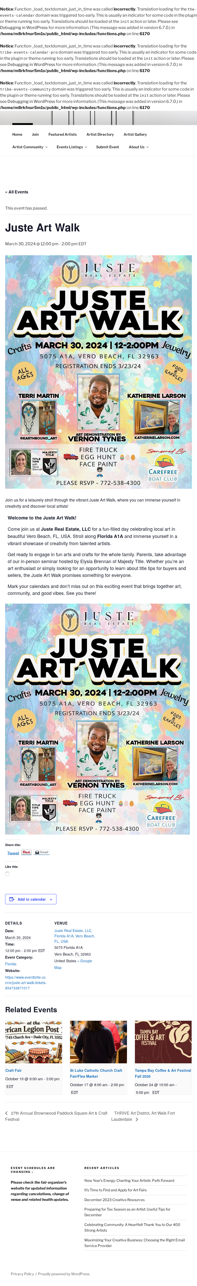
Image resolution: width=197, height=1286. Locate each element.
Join (35, 134)
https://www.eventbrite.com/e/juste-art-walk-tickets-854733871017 (26, 982)
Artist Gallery (135, 134)
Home (17, 134)
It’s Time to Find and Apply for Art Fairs (115, 1190)
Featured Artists (62, 134)
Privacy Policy (22, 1274)
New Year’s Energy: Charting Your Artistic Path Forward (129, 1180)
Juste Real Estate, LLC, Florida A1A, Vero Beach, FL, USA (74, 936)
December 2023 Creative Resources (114, 1199)
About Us (136, 147)
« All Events (16, 192)
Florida (10, 963)
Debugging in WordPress (24, 27)
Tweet (13, 852)
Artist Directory (100, 134)
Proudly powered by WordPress (64, 1274)
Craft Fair (13, 1070)
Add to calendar (32, 899)
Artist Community (27, 147)
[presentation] (33, 1042)
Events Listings (70, 147)
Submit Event (107, 147)
